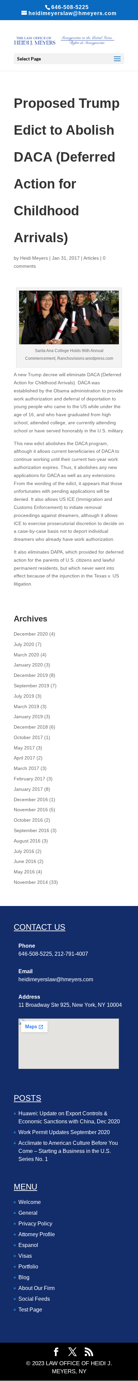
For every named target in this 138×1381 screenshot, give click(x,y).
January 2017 (28, 789)
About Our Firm (36, 1288)
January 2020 (28, 664)
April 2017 (24, 758)
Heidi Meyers (34, 258)
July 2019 (24, 696)
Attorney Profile (36, 1234)
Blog (23, 1277)
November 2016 (31, 809)
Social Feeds (34, 1299)
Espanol (28, 1245)
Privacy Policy (35, 1223)
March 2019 (26, 706)
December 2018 (31, 727)
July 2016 (24, 851)
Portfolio (28, 1266)
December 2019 (31, 675)
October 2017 (28, 737)
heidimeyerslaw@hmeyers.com (55, 979)
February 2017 (29, 778)
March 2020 (26, 654)
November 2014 (31, 882)
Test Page (30, 1309)
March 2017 (26, 768)
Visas (25, 1256)
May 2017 (24, 747)
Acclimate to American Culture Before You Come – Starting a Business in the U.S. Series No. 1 (68, 1151)
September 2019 (31, 685)
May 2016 (24, 871)
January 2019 (28, 716)
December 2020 (31, 634)
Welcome (29, 1202)
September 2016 (31, 830)
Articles (91, 258)
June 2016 (25, 861)
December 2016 (31, 799)
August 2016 (27, 841)
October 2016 (28, 820)
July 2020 (24, 644)
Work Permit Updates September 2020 (64, 1132)
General (28, 1213)
